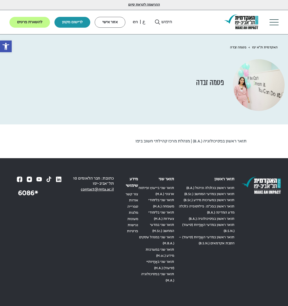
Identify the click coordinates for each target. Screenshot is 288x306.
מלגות (133, 213)
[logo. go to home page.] (243, 22)
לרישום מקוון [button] (72, 22)
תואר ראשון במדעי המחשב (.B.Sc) (209, 194)
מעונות (132, 219)
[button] (163, 22)
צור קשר (132, 194)
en (135, 22)
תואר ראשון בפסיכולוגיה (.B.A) (211, 219)
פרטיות (132, 231)
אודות (133, 200)
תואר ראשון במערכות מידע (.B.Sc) (209, 200)
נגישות (133, 225)
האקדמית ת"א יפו (265, 47)
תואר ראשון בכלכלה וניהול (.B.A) (210, 188)
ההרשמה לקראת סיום (144, 5)
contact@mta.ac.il (97, 189)
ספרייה (132, 207)
